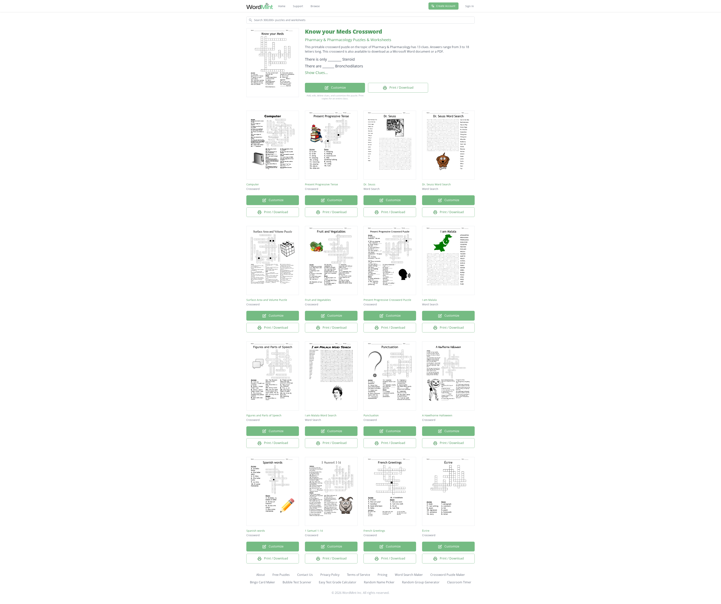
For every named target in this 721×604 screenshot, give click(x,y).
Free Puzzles (281, 575)
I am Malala (429, 300)
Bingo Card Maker (262, 582)
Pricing (382, 575)
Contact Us (305, 575)
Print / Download (401, 87)
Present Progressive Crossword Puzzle (387, 300)
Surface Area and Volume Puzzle (266, 300)
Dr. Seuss (369, 184)
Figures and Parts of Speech (263, 415)
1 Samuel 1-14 (314, 530)
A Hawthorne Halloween (437, 415)
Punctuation (371, 415)
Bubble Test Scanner (297, 582)
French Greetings (374, 530)
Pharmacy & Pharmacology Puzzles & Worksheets (348, 39)
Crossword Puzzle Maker (447, 575)
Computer (252, 184)
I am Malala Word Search (320, 415)
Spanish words (255, 530)
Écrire (425, 530)
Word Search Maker (409, 575)
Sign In (469, 6)
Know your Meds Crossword (343, 31)
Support (298, 6)
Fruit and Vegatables (318, 300)
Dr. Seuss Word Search (436, 184)
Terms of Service (358, 575)
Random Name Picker (379, 582)
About (260, 575)
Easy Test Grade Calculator (337, 582)
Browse (315, 6)
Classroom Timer (459, 582)
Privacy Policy (329, 575)
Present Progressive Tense (321, 184)
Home (281, 6)
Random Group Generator (421, 582)
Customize (338, 87)
